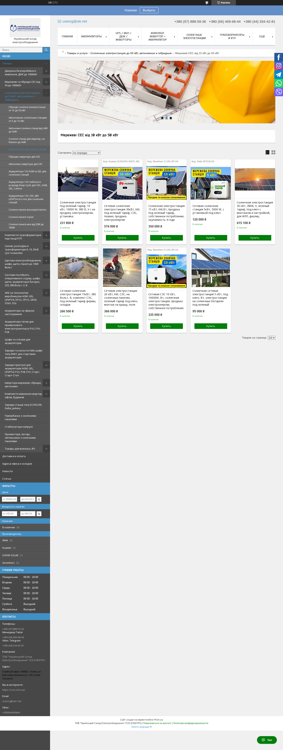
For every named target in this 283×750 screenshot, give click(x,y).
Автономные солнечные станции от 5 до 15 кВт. (28, 119)
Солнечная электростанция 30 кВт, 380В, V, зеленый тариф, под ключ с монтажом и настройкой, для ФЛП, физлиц (255, 209)
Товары (7, 63)
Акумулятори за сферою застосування (19, 312)
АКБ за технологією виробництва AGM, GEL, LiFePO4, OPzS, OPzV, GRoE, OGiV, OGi (21, 298)
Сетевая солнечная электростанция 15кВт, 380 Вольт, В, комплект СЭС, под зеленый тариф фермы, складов (78, 297)
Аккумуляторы (91, 36)
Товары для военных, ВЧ (20, 448)
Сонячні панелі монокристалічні (27, 209)
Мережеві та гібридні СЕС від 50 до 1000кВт (22, 83)
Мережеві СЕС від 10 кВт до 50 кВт (28, 149)
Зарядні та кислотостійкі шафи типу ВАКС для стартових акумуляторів (23, 354)
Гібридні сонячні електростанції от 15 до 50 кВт (27, 108)
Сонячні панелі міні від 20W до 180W (26, 226)
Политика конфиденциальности (190, 723)
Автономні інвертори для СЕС (26, 164)
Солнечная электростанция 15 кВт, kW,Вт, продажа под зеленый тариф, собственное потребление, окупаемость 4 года (166, 213)
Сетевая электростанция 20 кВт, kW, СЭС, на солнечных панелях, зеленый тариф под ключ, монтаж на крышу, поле (121, 297)
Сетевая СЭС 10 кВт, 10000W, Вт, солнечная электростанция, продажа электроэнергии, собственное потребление (166, 301)
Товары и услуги (77, 53)
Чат (269, 740)
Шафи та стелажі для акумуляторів (17, 341)
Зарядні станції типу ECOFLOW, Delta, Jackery (23, 406)
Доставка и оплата (14, 456)
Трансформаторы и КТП (232, 36)
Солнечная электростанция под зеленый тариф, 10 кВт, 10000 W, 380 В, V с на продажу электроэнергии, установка (78, 209)
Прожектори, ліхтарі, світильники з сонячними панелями (20, 437)
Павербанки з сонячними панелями (20, 417)
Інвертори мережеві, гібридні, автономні (23, 384)
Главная (67, 36)
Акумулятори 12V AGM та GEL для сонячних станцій (27, 173)
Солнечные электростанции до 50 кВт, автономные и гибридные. (22, 96)
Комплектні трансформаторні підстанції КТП (23, 236)
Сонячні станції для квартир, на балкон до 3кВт (27, 140)
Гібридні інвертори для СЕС (24, 156)
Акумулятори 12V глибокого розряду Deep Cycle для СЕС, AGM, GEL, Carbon (28, 185)
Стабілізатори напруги (19, 426)
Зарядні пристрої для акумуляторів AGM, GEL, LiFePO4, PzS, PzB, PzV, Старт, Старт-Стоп (22, 370)
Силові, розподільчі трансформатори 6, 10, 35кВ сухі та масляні (22, 249)
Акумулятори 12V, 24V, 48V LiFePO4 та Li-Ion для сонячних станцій (26, 199)
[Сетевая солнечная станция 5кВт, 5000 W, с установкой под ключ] (211, 183)
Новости (7, 471)
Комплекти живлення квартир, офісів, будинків (24, 395)
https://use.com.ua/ (13, 689)
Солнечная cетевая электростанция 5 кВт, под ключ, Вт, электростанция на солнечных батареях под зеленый (210, 297)
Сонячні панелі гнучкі (21, 217)
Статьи (6, 478)
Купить (78, 237)
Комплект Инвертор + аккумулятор (157, 36)
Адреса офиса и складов (17, 463)
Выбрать (149, 10)
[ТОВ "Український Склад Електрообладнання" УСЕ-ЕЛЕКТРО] (25, 27)
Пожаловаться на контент (157, 723)
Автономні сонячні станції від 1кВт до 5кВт (28, 130)
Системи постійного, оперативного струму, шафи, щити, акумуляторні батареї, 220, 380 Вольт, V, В (22, 280)
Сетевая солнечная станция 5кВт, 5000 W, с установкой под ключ (208, 209)
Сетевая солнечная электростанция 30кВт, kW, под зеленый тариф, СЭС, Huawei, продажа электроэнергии (122, 213)
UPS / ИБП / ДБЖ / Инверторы (123, 36)
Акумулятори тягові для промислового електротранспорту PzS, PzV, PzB (23, 327)
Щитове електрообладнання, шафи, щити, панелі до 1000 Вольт (23, 264)
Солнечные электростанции (194, 36)
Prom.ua (158, 719)
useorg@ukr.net (11, 701)
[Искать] (46, 50)
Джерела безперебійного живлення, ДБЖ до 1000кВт (21, 72)
